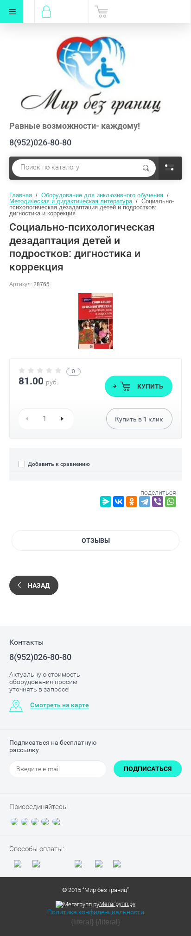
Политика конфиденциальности (95, 912)
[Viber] (157, 501)
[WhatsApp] (170, 501)
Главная (20, 195)
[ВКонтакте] (118, 501)
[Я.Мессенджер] (105, 501)
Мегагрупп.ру (117, 903)
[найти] (146, 168)
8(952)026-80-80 (40, 142)
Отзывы (96, 540)
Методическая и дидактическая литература (70, 201)
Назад (39, 585)
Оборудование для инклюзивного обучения (102, 195)
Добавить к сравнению (58, 464)
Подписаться (148, 769)
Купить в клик (139, 419)
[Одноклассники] (131, 501)
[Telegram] (144, 501)
